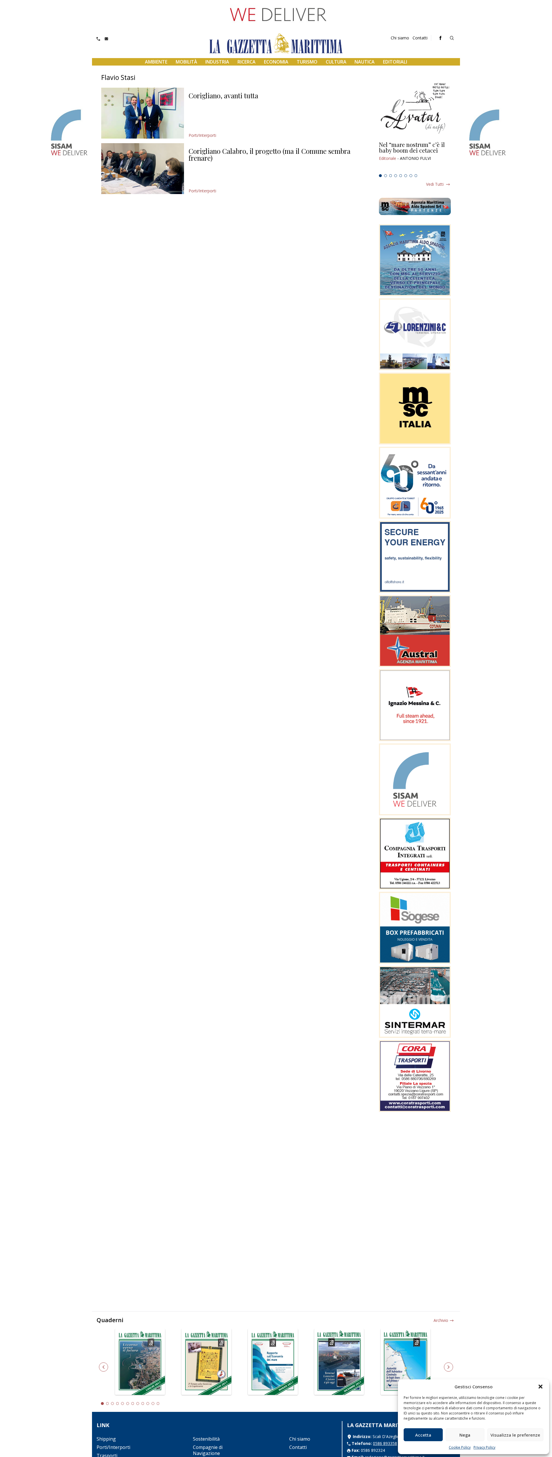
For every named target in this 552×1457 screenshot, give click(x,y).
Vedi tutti (435, 184)
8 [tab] (416, 175)
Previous (103, 1367)
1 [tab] (380, 175)
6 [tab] (405, 175)
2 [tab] (385, 175)
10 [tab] (147, 1403)
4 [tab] (395, 175)
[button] (540, 1386)
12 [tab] (158, 1403)
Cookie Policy (460, 1447)
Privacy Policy (484, 1447)
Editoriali (395, 62)
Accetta (423, 1435)
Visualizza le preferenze (515, 1435)
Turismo (307, 62)
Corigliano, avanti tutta (223, 95)
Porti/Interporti (202, 135)
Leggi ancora (415, 157)
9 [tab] (142, 1403)
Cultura (336, 62)
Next (448, 1367)
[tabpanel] (415, 157)
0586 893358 (385, 1443)
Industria (217, 62)
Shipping (106, 1439)
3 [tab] (390, 175)
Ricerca (246, 62)
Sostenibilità (206, 1439)
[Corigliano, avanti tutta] (142, 113)
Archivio (441, 1320)
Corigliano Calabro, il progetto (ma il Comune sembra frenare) (269, 154)
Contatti (420, 38)
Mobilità (186, 62)
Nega (464, 1435)
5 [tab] (400, 175)
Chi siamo (400, 38)
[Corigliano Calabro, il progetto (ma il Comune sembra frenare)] (142, 168)
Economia (276, 62)
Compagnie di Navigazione (208, 1450)
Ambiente (156, 62)
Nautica (364, 62)
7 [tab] (410, 175)
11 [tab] (153, 1403)
